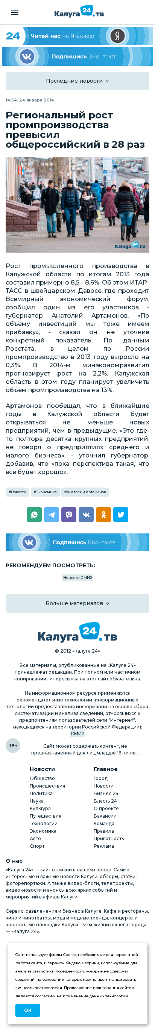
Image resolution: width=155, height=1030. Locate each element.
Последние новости (74, 80)
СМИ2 (78, 733)
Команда (104, 823)
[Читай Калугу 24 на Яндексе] (77, 36)
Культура (40, 808)
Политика (41, 793)
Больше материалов (74, 603)
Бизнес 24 (106, 793)
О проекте (106, 808)
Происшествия (47, 786)
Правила (104, 831)
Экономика (46, 492)
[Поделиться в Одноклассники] (103, 514)
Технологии (44, 823)
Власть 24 (105, 801)
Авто (35, 838)
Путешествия (45, 816)
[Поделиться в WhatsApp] (34, 514)
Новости (18, 492)
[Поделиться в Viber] (69, 514)
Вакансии (105, 816)
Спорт (37, 846)
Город (101, 778)
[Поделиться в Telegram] (51, 514)
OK (28, 1010)
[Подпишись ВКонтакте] (77, 56)
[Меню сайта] (14, 12)
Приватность (109, 838)
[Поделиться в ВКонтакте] (86, 514)
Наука (37, 801)
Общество (42, 778)
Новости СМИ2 (77, 577)
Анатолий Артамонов (86, 492)
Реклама (104, 846)
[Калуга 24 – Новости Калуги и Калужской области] (79, 11)
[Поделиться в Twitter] (121, 514)
